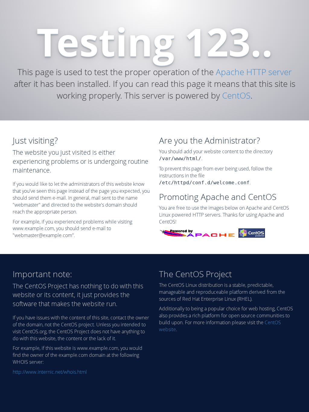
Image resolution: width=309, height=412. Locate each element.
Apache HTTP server (254, 72)
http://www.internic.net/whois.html (50, 372)
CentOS (236, 95)
